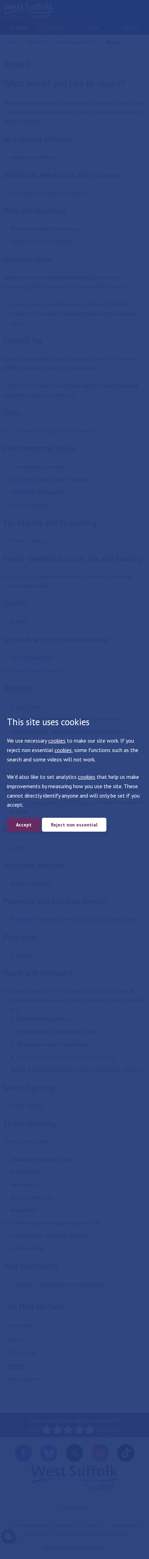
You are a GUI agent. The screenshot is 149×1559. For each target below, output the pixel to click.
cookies (56, 740)
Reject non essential (74, 825)
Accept (24, 825)
